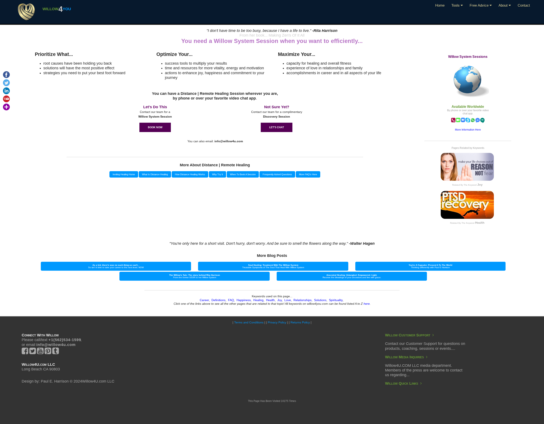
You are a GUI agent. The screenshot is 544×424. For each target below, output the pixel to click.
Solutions (320, 300)
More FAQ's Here (308, 174)
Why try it (217, 174)
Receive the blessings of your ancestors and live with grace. (352, 276)
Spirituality (336, 300)
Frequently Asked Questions (277, 174)
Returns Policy (300, 322)
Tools (456, 5)
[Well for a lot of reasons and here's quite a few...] (26, 12)
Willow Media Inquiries (405, 357)
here (367, 303)
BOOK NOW (155, 127)
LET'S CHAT (276, 127)
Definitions (218, 300)
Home (440, 5)
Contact (524, 5)
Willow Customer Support (408, 335)
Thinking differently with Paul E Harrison (430, 266)
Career (204, 300)
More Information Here (468, 129)
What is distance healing (155, 174)
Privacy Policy (277, 322)
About (504, 5)
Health (270, 300)
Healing (258, 300)
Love (287, 300)
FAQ (231, 300)
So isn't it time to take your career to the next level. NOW (116, 266)
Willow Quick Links (402, 383)
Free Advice (480, 5)
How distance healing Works (190, 174)
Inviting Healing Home (124, 174)
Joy (279, 300)
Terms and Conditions (249, 322)
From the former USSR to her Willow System (194, 276)
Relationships (302, 300)
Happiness (244, 300)
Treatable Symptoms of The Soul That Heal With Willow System (273, 266)
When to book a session (243, 174)
